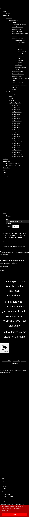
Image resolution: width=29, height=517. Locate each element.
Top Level (5, 241)
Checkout (16, 226)
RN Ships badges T (16, 147)
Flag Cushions (12, 100)
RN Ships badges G (16, 118)
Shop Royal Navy (10, 98)
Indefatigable (6, 161)
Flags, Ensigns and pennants (19, 24)
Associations (9, 18)
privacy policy (16, 361)
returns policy (14, 363)
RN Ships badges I (16, 123)
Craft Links (6, 177)
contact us (23, 361)
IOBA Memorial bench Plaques (19, 85)
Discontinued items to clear (13, 91)
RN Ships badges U (16, 150)
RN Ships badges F (16, 116)
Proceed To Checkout (19, 246)
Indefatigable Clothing (17, 38)
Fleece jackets (21, 44)
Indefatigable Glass (17, 76)
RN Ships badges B (16, 107)
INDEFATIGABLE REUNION (13, 163)
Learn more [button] (5, 510)
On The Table (6, 168)
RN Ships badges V (16, 152)
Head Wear (20, 47)
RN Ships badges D (16, 112)
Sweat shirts (21, 60)
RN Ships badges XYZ (17, 156)
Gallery (5, 170)
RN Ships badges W (17, 154)
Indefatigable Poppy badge (19, 83)
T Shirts (20, 62)
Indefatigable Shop (13, 20)
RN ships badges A (16, 105)
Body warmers (21, 42)
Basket (8, 226)
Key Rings (14, 87)
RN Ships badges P (16, 138)
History (8, 13)
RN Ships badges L (16, 130)
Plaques (14, 89)
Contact (5, 172)
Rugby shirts (21, 56)
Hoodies (20, 49)
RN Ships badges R (16, 143)
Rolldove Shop (6, 15)
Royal (10, 96)
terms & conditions (6, 361)
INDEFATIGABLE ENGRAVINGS (13, 165)
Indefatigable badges (17, 31)
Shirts (19, 58)
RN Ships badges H (16, 121)
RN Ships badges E (16, 114)
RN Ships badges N (16, 134)
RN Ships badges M (17, 132)
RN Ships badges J (16, 125)
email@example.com (5, 372)
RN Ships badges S (16, 145)
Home (4, 11)
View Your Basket (8, 246)
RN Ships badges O (16, 136)
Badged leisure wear (20, 40)
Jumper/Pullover (22, 51)
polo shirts (20, 53)
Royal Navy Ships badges (15, 103)
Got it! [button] (14, 514)
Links (4, 174)
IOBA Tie (17, 69)
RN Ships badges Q (16, 141)
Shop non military (10, 94)
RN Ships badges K (16, 127)
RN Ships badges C (16, 109)
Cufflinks (14, 22)
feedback (5, 159)
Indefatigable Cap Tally (21, 67)
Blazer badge (18, 65)
